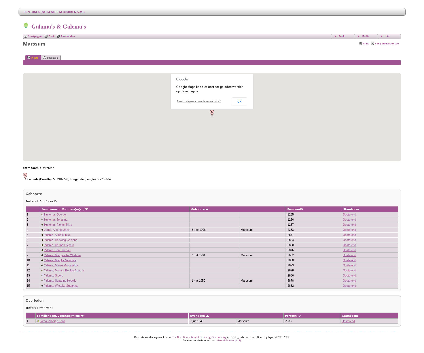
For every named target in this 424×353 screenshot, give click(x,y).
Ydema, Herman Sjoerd (59, 245)
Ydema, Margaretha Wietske (62, 255)
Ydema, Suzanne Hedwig (60, 280)
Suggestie (52, 57)
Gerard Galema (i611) (229, 340)
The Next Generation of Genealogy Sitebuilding (199, 337)
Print (366, 43)
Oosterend (349, 214)
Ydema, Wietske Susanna (61, 285)
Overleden (198, 316)
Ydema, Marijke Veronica (60, 260)
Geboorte (198, 209)
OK (239, 101)
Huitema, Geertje (55, 214)
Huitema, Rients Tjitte (58, 224)
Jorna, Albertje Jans (57, 229)
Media (365, 36)
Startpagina (35, 36)
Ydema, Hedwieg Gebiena (60, 240)
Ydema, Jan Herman (57, 250)
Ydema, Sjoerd (53, 275)
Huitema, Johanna (55, 219)
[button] (212, 113)
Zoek (52, 36)
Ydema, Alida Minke (57, 235)
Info (387, 36)
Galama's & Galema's (58, 26)
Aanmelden (68, 36)
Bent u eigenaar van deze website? (199, 101)
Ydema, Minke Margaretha (61, 265)
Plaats (34, 57)
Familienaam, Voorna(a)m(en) (63, 209)
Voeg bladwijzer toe (387, 43)
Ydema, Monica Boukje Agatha (64, 270)
